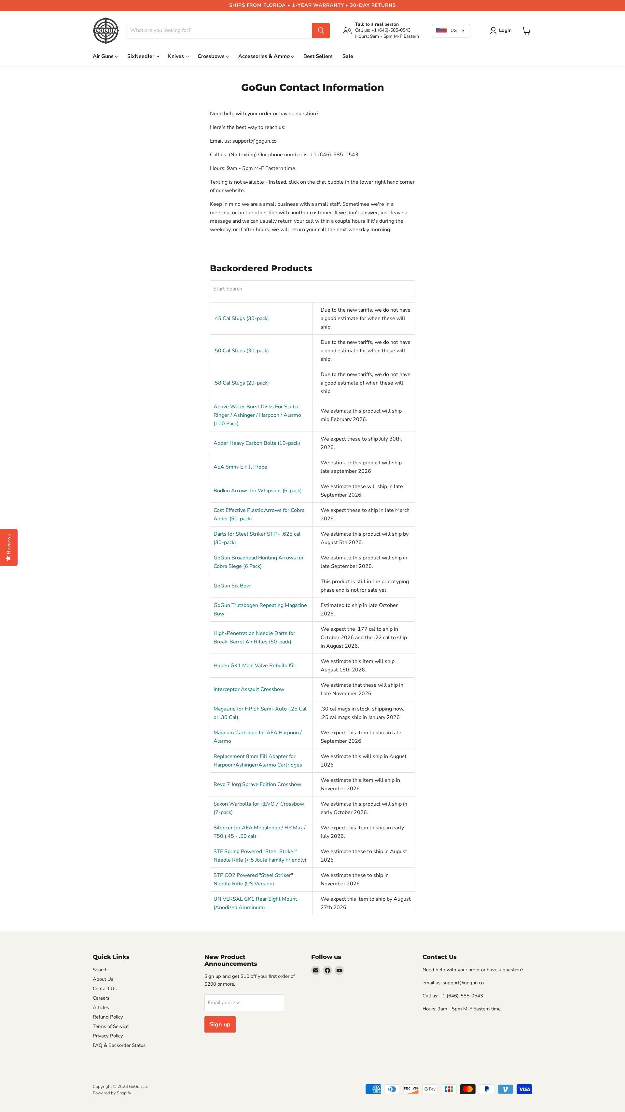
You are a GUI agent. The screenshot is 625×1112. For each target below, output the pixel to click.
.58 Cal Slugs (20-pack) (241, 383)
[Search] (321, 30)
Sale (347, 56)
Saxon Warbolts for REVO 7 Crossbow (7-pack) (259, 808)
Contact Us (105, 988)
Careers (101, 998)
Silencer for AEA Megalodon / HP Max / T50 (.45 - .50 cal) (260, 832)
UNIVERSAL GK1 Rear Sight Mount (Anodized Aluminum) (255, 903)
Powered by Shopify (112, 1093)
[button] (502, 31)
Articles (101, 1007)
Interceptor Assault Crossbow (249, 689)
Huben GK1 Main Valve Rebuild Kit (254, 665)
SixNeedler (141, 56)
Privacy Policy (108, 1036)
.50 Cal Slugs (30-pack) (241, 350)
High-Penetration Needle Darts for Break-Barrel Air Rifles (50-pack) (254, 637)
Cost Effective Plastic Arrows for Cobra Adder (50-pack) (259, 514)
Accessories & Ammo (264, 56)
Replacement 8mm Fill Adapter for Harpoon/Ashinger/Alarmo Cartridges (258, 760)
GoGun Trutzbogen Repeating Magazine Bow (260, 609)
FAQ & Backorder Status (119, 1045)
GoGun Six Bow (232, 585)
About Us (103, 979)
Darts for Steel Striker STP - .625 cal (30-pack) (257, 538)
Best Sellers (318, 56)
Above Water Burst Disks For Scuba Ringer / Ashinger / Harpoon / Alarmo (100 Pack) (257, 415)
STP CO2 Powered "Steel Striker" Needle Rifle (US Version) (253, 879)
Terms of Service (111, 1026)
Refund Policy (108, 1017)
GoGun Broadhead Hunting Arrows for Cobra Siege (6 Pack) (259, 562)
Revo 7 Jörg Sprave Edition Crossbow (257, 784)
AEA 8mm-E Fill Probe (240, 467)
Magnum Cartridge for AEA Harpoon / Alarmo (258, 737)
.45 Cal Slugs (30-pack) (241, 318)
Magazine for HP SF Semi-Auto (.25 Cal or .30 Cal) (260, 713)
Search (100, 969)
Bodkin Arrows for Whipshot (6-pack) (258, 490)
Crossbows (212, 56)
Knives (176, 56)
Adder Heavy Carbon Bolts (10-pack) (257, 443)
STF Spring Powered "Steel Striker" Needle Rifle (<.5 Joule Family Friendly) (260, 856)
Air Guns (104, 56)
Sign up (220, 1024)
